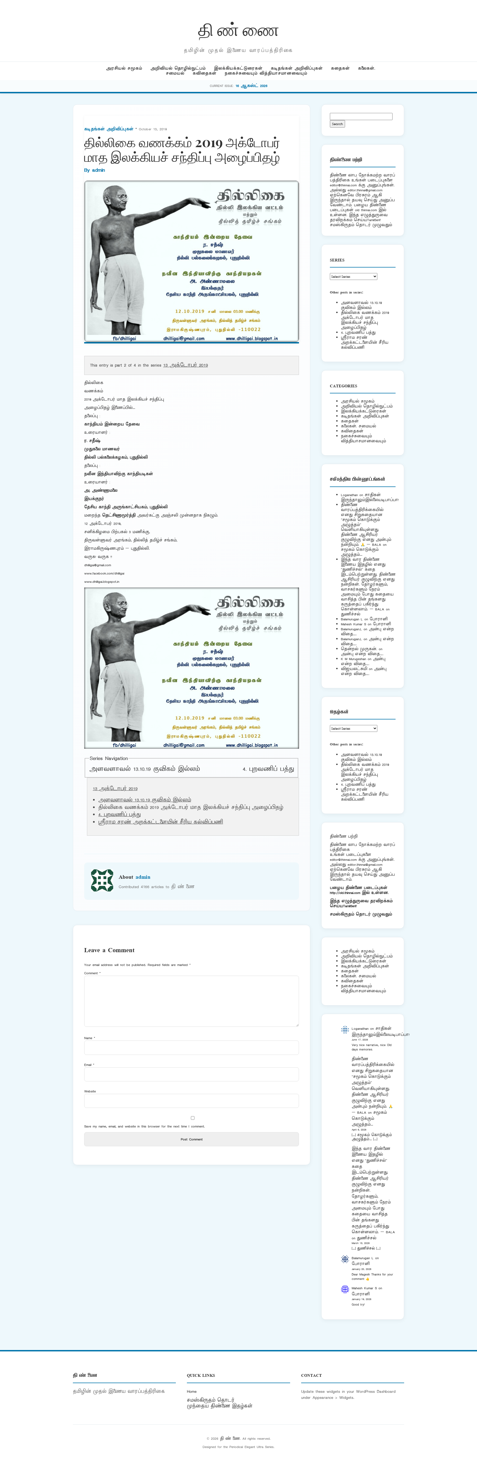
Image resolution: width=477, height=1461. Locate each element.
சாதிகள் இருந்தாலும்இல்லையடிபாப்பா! (370, 497)
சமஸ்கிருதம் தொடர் (210, 1400)
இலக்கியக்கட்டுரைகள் (238, 68)
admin (98, 170)
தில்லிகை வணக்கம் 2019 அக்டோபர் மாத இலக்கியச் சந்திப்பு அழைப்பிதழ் (365, 320)
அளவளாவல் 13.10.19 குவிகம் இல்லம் (144, 769)
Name (89, 1038)
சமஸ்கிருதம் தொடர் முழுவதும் (361, 914)
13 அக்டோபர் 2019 (185, 365)
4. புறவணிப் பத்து (268, 769)
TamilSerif (350, 906)
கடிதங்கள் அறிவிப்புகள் (297, 68)
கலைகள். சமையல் (358, 426)
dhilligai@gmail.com (97, 565)
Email (89, 1065)
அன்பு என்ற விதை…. (362, 654)
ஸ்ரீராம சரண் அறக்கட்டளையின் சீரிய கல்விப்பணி (160, 822)
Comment (92, 973)
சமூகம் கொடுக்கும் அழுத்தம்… (359, 552)
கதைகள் (340, 68)
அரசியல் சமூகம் (124, 68)
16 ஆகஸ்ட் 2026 (251, 86)
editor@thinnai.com (343, 185)
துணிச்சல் (350, 614)
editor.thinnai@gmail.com (365, 190)
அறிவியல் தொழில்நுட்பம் (178, 68)
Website (90, 1091)
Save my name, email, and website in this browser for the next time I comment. (144, 1126)
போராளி (379, 619)
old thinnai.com (366, 210)
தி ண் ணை (238, 28)
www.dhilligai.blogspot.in (101, 581)
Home (192, 1391)
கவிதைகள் (204, 73)
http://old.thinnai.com (345, 893)
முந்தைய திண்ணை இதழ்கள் (220, 1406)
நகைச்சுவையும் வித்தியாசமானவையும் (266, 73)
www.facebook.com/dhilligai (104, 573)
